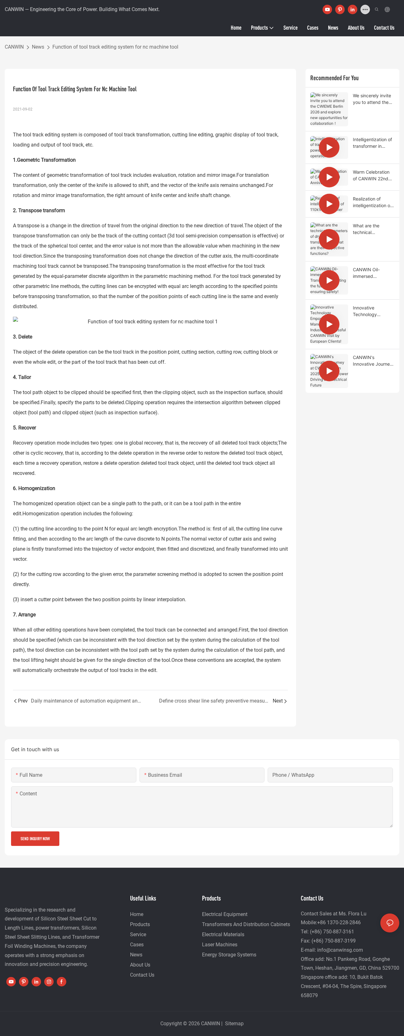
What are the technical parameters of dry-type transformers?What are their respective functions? (372, 229)
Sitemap (234, 1024)
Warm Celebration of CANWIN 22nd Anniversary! (371, 175)
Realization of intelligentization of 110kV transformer (372, 202)
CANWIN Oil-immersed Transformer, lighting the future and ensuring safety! (371, 273)
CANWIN (14, 47)
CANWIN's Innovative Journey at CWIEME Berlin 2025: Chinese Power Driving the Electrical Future (372, 361)
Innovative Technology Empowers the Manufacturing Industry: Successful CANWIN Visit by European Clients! (371, 311)
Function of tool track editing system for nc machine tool (115, 47)
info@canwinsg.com (340, 950)
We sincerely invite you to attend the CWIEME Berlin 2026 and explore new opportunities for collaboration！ (372, 99)
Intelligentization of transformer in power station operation (372, 143)
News (38, 47)
